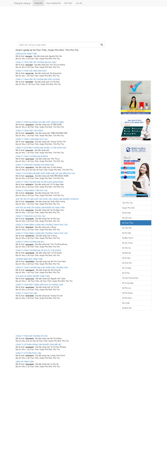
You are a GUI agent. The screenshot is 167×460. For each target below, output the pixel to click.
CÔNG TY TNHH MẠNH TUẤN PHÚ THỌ (32, 190)
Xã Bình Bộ (126, 253)
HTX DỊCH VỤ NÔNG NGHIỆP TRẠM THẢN (33, 276)
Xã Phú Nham (127, 293)
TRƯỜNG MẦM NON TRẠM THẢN (29, 259)
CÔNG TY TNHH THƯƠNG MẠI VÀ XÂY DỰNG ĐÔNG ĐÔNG (39, 182)
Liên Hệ (79, 3)
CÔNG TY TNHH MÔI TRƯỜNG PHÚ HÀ (31, 336)
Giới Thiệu (68, 3)
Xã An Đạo (126, 258)
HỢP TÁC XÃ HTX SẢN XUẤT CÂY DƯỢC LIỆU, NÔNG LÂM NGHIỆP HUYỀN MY (47, 199)
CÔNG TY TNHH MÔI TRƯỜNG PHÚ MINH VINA (35, 165)
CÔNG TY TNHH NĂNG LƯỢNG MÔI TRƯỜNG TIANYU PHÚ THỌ (42, 224)
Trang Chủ (38, 3)
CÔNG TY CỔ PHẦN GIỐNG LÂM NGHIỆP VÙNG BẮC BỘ (38, 344)
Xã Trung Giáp (127, 283)
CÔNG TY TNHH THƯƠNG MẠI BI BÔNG (32, 156)
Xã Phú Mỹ (126, 213)
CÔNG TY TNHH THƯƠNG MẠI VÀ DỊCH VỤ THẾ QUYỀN (38, 250)
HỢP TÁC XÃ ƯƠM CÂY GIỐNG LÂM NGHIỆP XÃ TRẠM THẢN (40, 207)
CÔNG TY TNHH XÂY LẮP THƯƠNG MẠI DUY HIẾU (36, 62)
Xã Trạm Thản (127, 223)
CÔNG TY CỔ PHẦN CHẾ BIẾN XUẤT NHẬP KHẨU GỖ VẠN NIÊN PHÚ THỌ (45, 173)
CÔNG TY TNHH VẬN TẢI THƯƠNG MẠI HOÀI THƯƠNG (38, 79)
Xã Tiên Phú (127, 228)
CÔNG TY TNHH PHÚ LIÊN (26, 293)
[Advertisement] (66, 24)
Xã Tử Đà (125, 273)
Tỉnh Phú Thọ (127, 203)
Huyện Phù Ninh (128, 208)
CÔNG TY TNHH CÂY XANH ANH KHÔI (31, 71)
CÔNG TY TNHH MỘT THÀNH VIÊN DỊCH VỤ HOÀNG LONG (39, 284)
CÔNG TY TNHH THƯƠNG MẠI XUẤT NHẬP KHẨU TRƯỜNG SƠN (42, 267)
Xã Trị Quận (126, 268)
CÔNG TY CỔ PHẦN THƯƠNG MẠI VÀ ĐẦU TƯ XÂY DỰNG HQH (41, 147)
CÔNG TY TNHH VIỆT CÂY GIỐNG (29, 130)
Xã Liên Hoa (127, 218)
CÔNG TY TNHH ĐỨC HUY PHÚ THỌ (30, 216)
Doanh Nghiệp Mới (53, 3)
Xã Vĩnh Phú (127, 263)
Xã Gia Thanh (127, 243)
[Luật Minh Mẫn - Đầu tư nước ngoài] (135, 129)
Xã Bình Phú (127, 308)
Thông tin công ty (22, 3)
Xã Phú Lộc (126, 288)
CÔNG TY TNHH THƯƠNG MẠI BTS (30, 242)
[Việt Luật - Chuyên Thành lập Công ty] (135, 97)
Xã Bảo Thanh (127, 238)
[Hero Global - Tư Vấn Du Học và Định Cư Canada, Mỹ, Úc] (135, 170)
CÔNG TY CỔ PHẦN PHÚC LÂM (28, 353)
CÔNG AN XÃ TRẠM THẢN (26, 53)
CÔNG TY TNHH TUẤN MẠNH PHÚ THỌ (32, 139)
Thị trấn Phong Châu (130, 278)
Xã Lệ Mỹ (125, 303)
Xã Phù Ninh (127, 298)
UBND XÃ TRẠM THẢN (25, 361)
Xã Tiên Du (126, 248)
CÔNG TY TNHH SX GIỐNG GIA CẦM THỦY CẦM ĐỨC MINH (40, 122)
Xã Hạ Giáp (126, 233)
